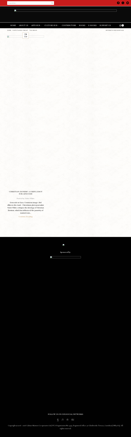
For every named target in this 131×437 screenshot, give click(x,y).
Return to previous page (115, 30)
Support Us (105, 25)
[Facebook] (118, 3)
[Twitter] (123, 3)
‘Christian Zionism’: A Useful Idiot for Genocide (25, 192)
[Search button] (52, 3)
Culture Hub (50, 25)
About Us (23, 25)
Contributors (69, 25)
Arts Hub (35, 25)
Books (82, 25)
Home (13, 25)
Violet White (29, 198)
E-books (92, 25)
